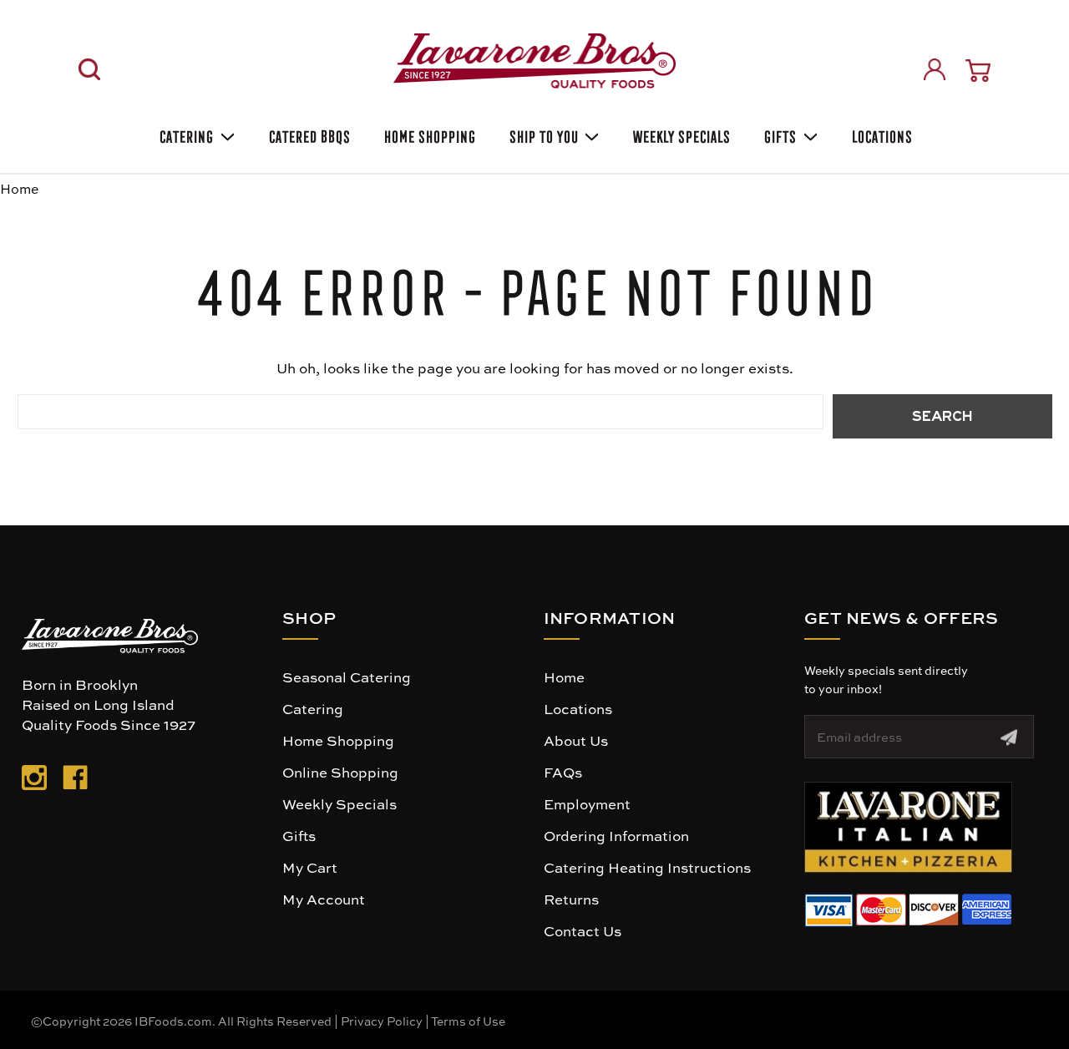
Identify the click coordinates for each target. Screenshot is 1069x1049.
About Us (576, 740)
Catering (185, 134)
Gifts (778, 134)
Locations (880, 134)
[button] (908, 827)
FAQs (563, 772)
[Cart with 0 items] (977, 70)
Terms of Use (468, 1020)
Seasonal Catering (346, 676)
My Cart (309, 867)
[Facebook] (75, 781)
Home (564, 676)
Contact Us (582, 930)
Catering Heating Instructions (647, 867)
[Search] (89, 69)
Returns (571, 899)
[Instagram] (34, 781)
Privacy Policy (382, 1020)
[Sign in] (934, 69)
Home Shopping (428, 134)
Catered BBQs (308, 134)
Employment (587, 803)
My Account (323, 899)
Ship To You (542, 134)
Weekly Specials (680, 134)
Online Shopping (340, 772)
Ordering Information (616, 835)
